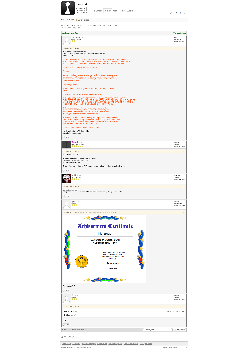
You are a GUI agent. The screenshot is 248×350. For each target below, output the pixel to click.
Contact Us (76, 344)
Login (80, 20)
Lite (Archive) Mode (115, 344)
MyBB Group (86, 347)
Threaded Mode (179, 33)
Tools (122, 11)
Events (129, 11)
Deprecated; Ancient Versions (83, 25)
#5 (183, 307)
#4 (183, 212)
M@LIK (75, 175)
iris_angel (76, 37)
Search (175, 13)
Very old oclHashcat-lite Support (106, 25)
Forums (107, 11)
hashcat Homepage (89, 344)
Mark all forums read (131, 344)
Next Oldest (68, 329)
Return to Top (102, 344)
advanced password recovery (81, 7)
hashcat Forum (66, 25)
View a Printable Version (71, 337)
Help (183, 13)
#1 (183, 48)
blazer (74, 201)
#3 (183, 187)
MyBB (71, 347)
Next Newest (79, 329)
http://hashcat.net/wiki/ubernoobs (75, 160)
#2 (183, 151)
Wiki (115, 11)
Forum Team (66, 344)
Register (86, 20)
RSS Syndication (146, 344)
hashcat (98, 11)
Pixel (73, 295)
